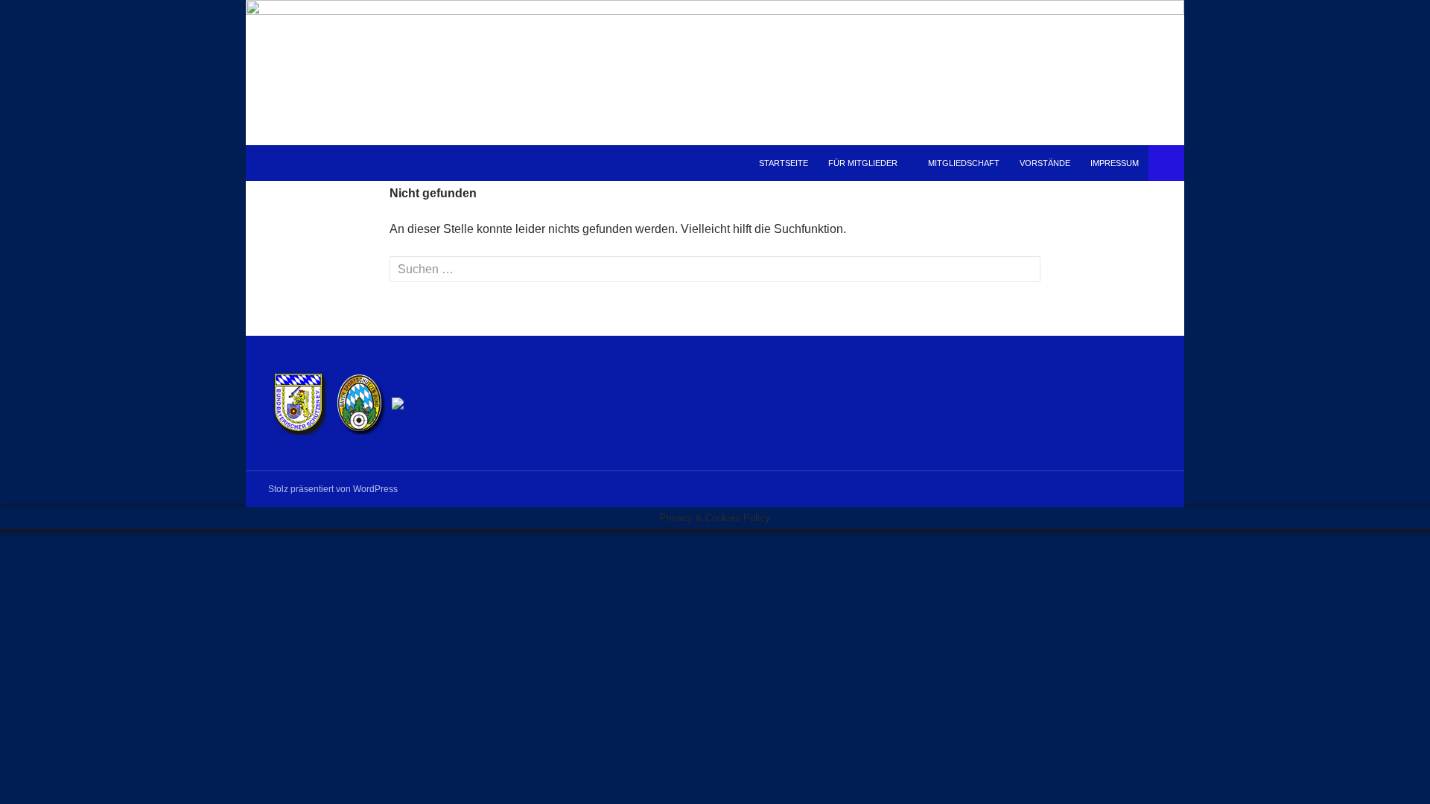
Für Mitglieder (862, 163)
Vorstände (1045, 163)
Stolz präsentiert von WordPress (333, 489)
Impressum (1114, 163)
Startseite (783, 163)
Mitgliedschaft (964, 163)
